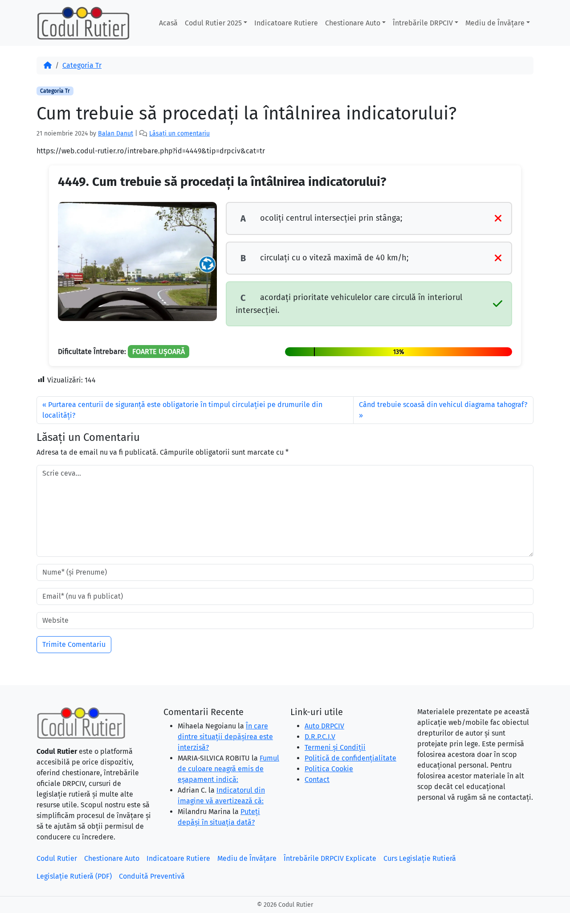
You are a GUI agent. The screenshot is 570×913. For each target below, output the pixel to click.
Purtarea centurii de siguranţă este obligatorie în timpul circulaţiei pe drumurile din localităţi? (182, 409)
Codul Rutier (57, 858)
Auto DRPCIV (324, 726)
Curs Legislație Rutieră (419, 858)
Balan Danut (115, 133)
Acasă (168, 23)
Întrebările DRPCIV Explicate (330, 858)
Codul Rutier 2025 (213, 23)
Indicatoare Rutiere (286, 23)
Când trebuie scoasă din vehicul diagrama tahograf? (443, 404)
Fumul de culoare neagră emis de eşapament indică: (228, 769)
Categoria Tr (82, 65)
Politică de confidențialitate (350, 758)
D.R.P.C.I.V (320, 736)
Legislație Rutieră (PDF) (74, 876)
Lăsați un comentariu (179, 133)
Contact (317, 779)
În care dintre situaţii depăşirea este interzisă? (225, 737)
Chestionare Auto (352, 23)
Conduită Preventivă (152, 876)
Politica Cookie (329, 769)
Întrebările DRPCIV (423, 23)
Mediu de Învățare (495, 23)
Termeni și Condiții (335, 747)
